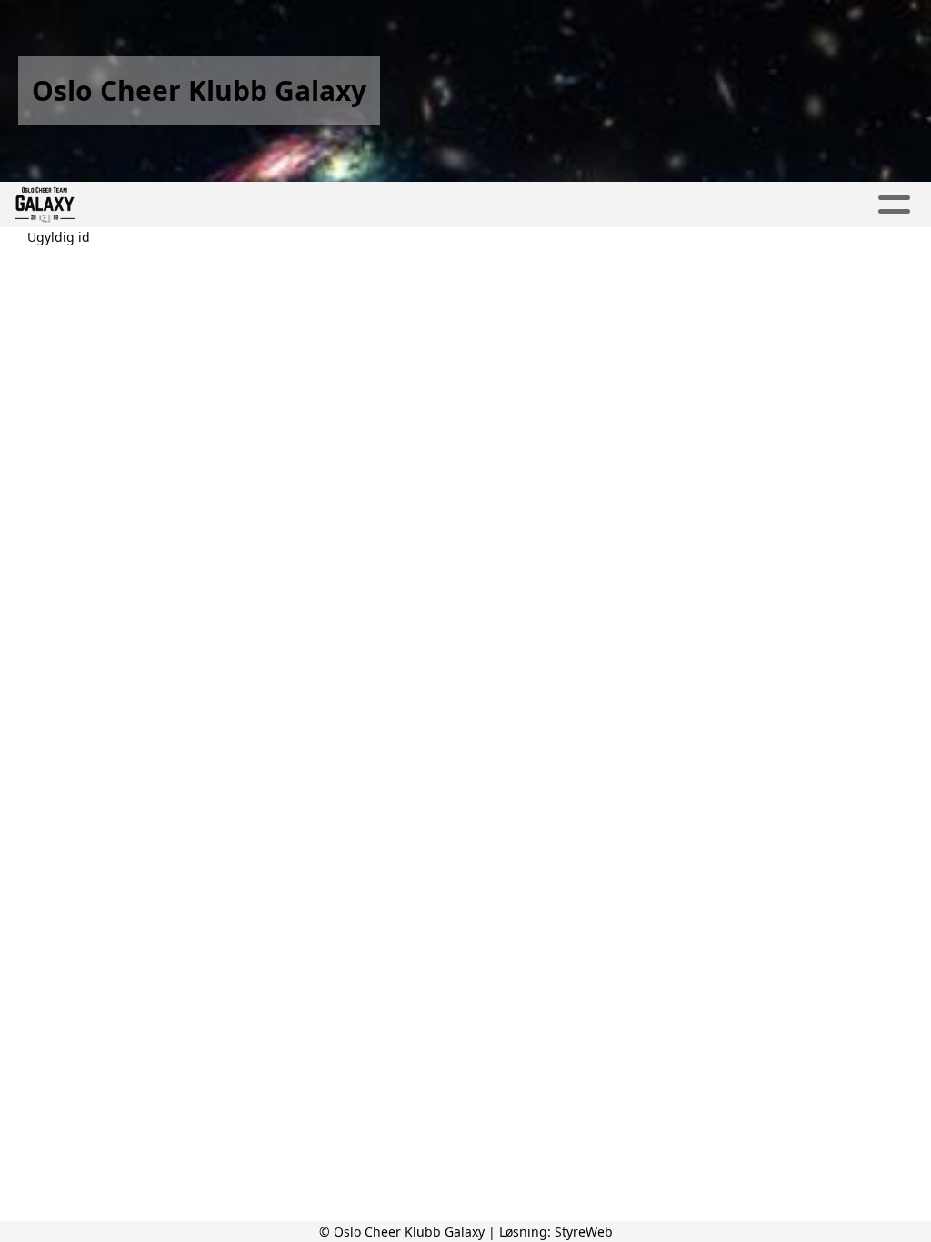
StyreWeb (584, 1231)
